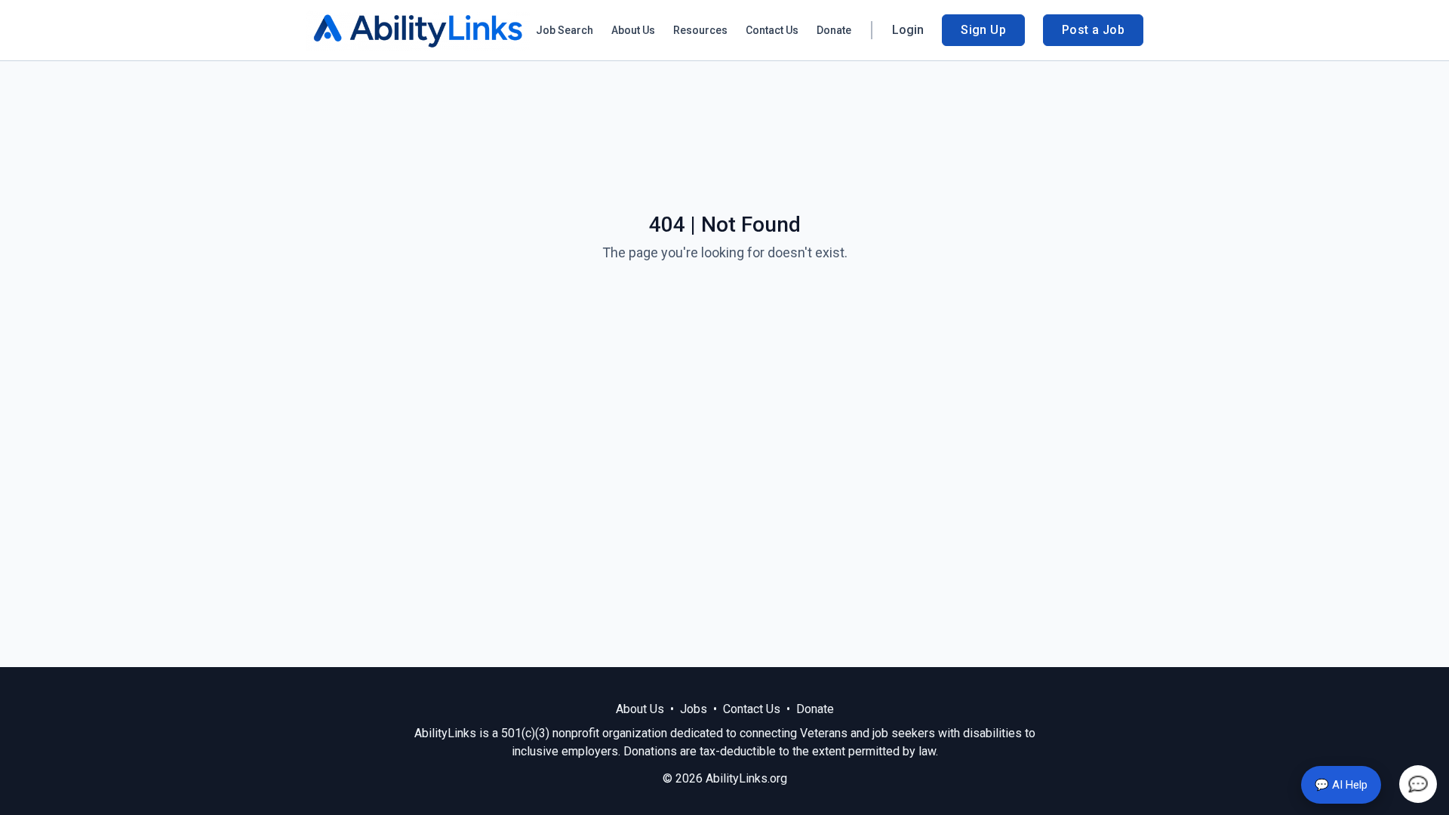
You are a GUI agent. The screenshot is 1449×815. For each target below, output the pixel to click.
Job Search (564, 30)
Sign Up (983, 30)
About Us (633, 30)
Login (908, 30)
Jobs (693, 709)
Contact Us (772, 30)
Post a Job (1093, 30)
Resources (700, 30)
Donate (834, 30)
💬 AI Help (1341, 785)
